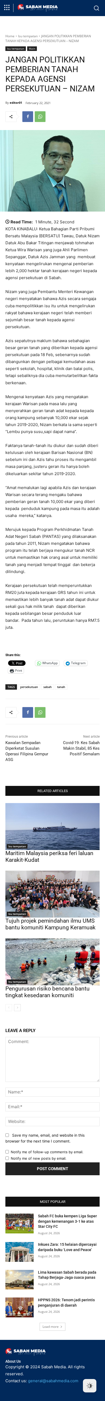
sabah (47, 687)
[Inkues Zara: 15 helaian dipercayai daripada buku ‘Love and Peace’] (19, 1252)
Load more (51, 1326)
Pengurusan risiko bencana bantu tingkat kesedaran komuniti (47, 992)
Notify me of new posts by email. (38, 1158)
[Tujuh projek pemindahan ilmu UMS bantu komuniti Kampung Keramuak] (52, 894)
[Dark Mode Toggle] (89, 1385)
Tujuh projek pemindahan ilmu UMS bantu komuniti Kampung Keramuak (50, 924)
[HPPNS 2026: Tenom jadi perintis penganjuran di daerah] (19, 1307)
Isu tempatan (28, 36)
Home (10, 36)
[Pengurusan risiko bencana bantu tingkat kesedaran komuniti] (52, 961)
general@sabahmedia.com (53, 1380)
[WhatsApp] (40, 116)
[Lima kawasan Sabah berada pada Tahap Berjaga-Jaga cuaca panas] (19, 1280)
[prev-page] (8, 1007)
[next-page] (17, 1007)
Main (32, 48)
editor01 (16, 103)
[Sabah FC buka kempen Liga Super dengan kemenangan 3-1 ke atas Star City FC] (19, 1223)
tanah (61, 687)
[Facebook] (27, 116)
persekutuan (29, 687)
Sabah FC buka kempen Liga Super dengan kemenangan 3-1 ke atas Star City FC (67, 1221)
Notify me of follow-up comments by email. (47, 1152)
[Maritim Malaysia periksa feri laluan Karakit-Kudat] (52, 826)
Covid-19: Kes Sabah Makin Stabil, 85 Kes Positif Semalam (81, 748)
